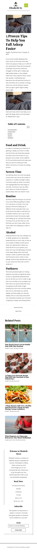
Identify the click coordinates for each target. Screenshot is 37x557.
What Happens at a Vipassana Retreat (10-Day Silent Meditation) (18, 437)
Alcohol (10, 136)
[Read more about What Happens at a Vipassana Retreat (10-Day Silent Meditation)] (18, 425)
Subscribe (18, 530)
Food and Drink (12, 130)
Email (18, 523)
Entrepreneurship (18, 486)
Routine (10, 134)
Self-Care (12, 440)
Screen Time (11, 131)
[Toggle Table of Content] (27, 127)
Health (8, 52)
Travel (11, 348)
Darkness (10, 138)
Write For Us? (18, 501)
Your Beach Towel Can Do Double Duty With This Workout (17, 345)
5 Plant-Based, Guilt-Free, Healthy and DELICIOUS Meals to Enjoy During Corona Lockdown (18, 407)
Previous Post (18, 307)
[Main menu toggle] (26, 5)
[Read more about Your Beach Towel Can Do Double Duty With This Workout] (18, 333)
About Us (18, 498)
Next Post (18, 311)
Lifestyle (18, 492)
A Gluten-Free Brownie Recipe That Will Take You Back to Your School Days (17, 377)
